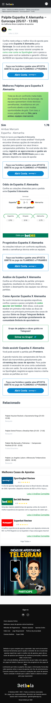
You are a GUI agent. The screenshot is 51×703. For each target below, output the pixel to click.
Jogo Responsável (18, 631)
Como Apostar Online (11, 621)
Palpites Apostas (27, 628)
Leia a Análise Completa (38, 494)
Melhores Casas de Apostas (18, 472)
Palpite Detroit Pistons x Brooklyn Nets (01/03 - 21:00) (25, 431)
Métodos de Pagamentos (12, 628)
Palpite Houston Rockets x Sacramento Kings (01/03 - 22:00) (25, 417)
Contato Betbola (9, 634)
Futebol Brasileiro (11, 448)
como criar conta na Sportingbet (17, 52)
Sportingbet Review (24, 478)
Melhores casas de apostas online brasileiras (18, 624)
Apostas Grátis (40, 628)
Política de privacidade (33, 631)
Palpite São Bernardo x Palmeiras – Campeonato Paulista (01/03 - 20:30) (23, 444)
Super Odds (20, 634)
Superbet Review (23, 520)
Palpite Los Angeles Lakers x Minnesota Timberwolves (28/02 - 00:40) (25, 459)
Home (4, 9)
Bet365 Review (21, 499)
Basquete (8, 421)
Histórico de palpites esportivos (16, 9)
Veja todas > (25, 541)
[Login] (46, 4)
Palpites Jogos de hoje (32, 9)
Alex (9, 30)
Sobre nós (7, 631)
